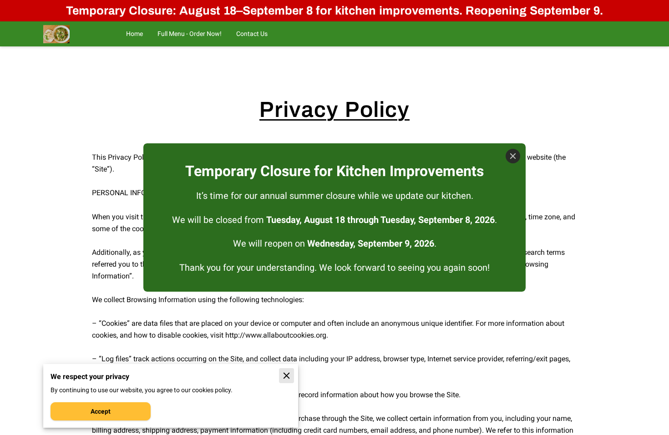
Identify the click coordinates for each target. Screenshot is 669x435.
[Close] (513, 156)
